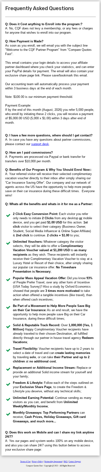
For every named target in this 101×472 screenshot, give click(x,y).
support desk (40, 144)
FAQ (66, 461)
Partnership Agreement (53, 461)
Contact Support (75, 461)
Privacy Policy (37, 461)
